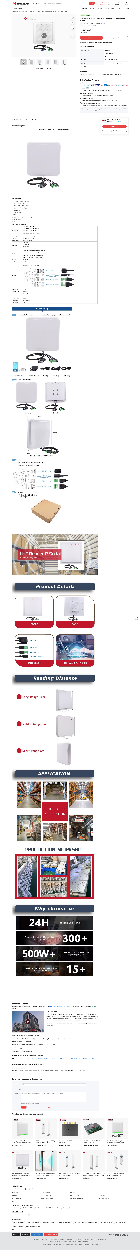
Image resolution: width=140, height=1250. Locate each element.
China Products (45, 1239)
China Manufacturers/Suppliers (57, 1239)
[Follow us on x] (118, 1234)
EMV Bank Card (45, 1192)
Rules (127, 8)
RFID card (72, 1192)
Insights (104, 1239)
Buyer (91, 8)
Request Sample (107, 42)
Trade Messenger (37, 1234)
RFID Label (35, 1059)
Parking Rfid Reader (18, 1226)
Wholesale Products (70, 1239)
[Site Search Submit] (92, 3)
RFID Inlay (41, 1059)
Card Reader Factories (18, 1222)
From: (19, 1085)
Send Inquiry (91, 38)
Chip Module (15, 1192)
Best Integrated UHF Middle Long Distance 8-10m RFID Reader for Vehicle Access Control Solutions (22, 1142)
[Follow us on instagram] (120, 1234)
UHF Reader (56, 1059)
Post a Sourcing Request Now (56, 1107)
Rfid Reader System (79, 1222)
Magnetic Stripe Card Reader (20, 1215)
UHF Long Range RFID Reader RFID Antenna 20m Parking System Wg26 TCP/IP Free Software (21, 1175)
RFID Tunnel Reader (65, 1059)
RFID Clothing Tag (45, 1195)
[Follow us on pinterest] (125, 1234)
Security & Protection (21, 11)
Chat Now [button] (117, 38)
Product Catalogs (34, 1189)
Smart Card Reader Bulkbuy (33, 1226)
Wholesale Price (79, 1239)
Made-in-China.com (63, 1241)
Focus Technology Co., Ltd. (59, 1244)
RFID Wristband (48, 1059)
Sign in (126, 4)
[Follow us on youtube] (123, 1234)
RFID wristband (74, 1195)
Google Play (25, 1234)
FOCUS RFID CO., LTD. (89, 23)
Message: (18, 1093)
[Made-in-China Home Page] (20, 3)
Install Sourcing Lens (52, 1234)
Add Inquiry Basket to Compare (44, 68)
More (13, 1229)
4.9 (109, 122)
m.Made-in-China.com (74, 1241)
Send (24, 1107)
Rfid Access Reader (120, 1222)
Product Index (98, 1239)
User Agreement (78, 1244)
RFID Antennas (87, 1059)
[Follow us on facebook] (116, 1234)
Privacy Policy (95, 1244)
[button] (87, 3)
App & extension (109, 8)
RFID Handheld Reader (77, 1059)
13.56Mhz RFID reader (104, 1198)
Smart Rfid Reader (92, 1222)
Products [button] (37, 3)
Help (99, 8)
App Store (15, 1234)
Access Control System (34, 11)
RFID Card (23, 1059)
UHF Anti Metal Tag (16, 1198)
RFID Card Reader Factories (64, 1222)
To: (20, 1089)
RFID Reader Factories (48, 1222)
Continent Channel (89, 1239)
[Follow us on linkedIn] (127, 1234)
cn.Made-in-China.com (85, 1241)
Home (13, 11)
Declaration (87, 1244)
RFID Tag (29, 1059)
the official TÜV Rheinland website (58, 1006)
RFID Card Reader (62, 11)
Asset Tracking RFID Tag (47, 1198)
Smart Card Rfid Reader (106, 1222)
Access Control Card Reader (49, 11)
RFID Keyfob (102, 1195)
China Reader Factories (33, 1222)
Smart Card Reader (50, 1215)
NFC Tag (101, 1192)
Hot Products (37, 1239)
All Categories (17, 8)
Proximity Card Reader (36, 1215)
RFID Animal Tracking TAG (76, 1198)
